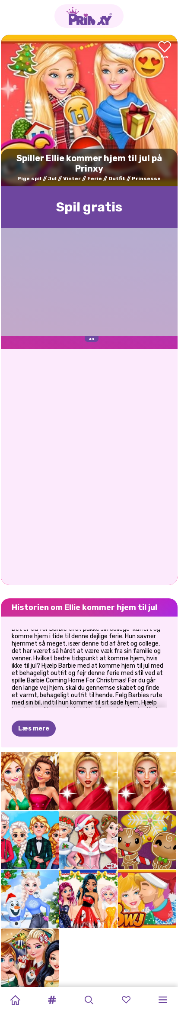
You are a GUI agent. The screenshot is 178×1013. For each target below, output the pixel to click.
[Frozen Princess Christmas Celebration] (30, 840)
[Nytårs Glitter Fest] (30, 781)
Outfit (116, 178)
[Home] (15, 1000)
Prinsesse (146, 178)
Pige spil (29, 178)
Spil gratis (89, 207)
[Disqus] (89, 466)
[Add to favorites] (164, 50)
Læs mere (33, 728)
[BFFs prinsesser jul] (88, 840)
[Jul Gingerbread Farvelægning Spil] (147, 840)
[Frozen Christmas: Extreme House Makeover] (30, 899)
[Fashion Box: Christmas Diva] (88, 781)
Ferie (94, 178)
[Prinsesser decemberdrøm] (88, 899)
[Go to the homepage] (89, 16)
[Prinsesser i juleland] (30, 958)
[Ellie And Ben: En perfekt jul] (147, 899)
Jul (52, 178)
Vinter (72, 178)
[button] (52, 1000)
